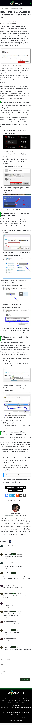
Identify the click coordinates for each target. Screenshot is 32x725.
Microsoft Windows (10, 8)
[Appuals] (16, 3)
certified (6, 23)
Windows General (19, 8)
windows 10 (21, 487)
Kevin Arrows (3, 21)
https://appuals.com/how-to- (10, 595)
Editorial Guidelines (24, 700)
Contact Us (23, 702)
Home (2, 8)
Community (12, 698)
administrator (10, 487)
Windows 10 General (16, 490)
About (5, 698)
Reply (9, 550)
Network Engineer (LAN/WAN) (12, 515)
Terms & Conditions (12, 700)
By (1, 21)
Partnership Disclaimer (12, 702)
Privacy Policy (20, 698)
